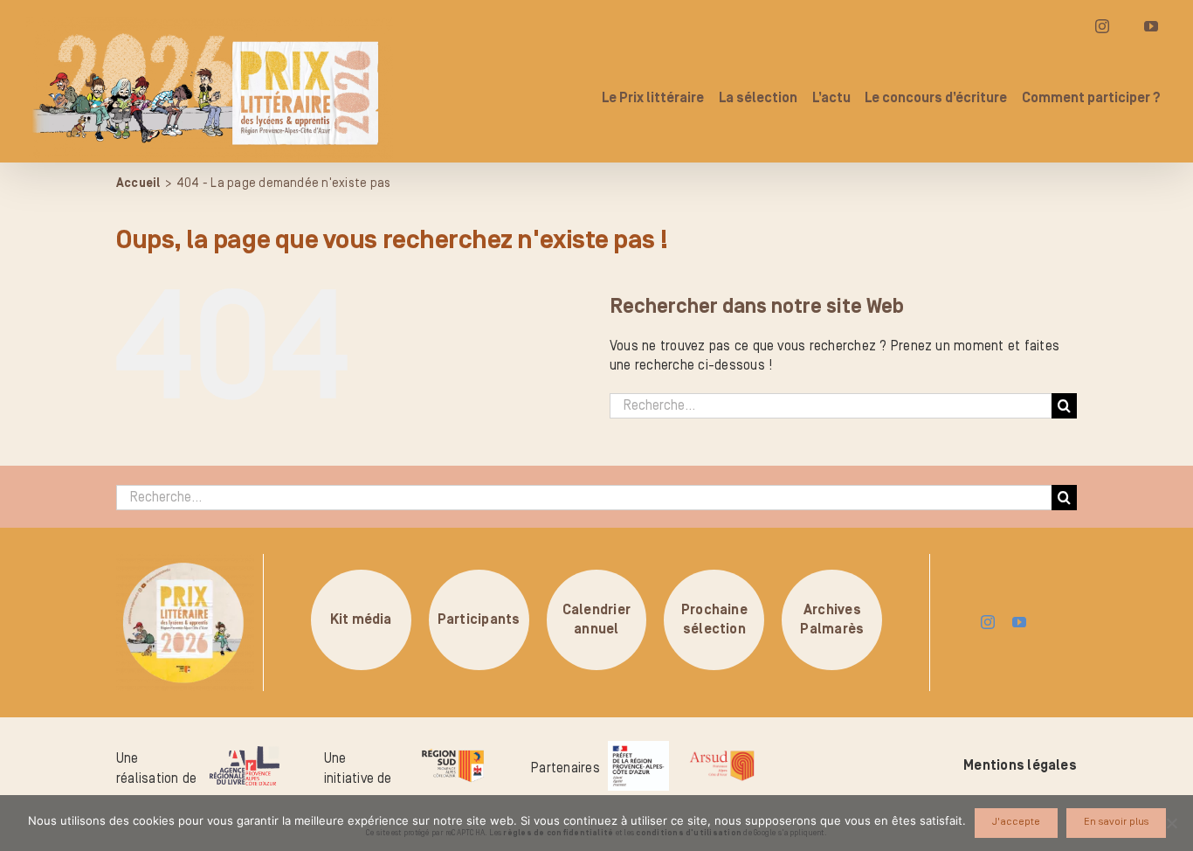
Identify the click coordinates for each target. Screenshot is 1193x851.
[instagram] (988, 622)
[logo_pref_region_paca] (638, 748)
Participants (479, 619)
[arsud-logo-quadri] (722, 753)
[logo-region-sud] (452, 750)
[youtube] (1019, 622)
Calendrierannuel (596, 619)
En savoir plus (1116, 821)
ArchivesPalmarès (832, 619)
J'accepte (1016, 821)
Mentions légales (1020, 765)
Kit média (361, 619)
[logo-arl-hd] (244, 753)
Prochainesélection (714, 619)
